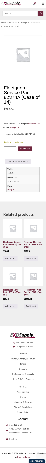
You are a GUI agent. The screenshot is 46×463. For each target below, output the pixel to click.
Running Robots (24, 457)
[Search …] (20, 13)
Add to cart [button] (10, 258)
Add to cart (25, 149)
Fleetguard (14, 127)
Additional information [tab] (18, 161)
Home (3, 23)
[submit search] (40, 13)
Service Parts (13, 23)
